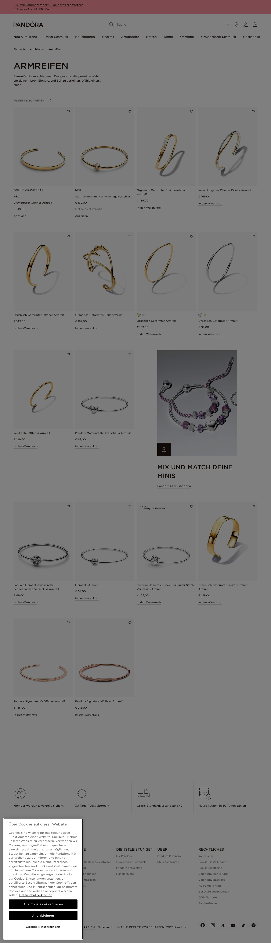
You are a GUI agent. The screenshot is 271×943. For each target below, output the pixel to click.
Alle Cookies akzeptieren (43, 904)
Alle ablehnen (43, 915)
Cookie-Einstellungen (43, 926)
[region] (43, 879)
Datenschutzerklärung (35, 895)
